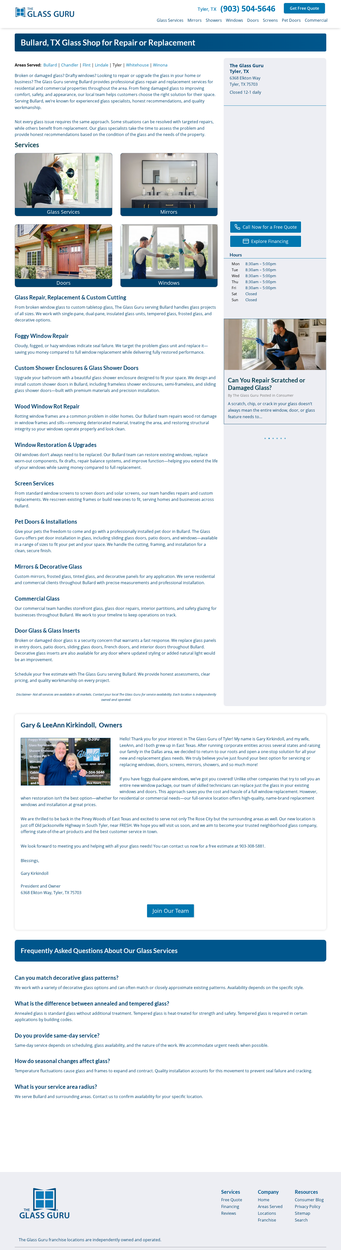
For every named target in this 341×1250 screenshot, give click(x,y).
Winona (160, 65)
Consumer (285, 395)
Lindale (101, 65)
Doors (253, 20)
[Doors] (63, 255)
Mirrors (194, 20)
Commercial (316, 20)
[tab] (265, 438)
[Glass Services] (63, 184)
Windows (234, 20)
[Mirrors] (169, 184)
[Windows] (169, 255)
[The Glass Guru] (44, 1203)
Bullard (50, 65)
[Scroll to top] (331, 1203)
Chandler (69, 65)
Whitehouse (137, 65)
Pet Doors (291, 20)
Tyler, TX (206, 9)
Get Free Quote (304, 8)
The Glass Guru (246, 395)
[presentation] (275, 344)
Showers (214, 20)
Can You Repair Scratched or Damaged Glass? (266, 383)
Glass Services (170, 20)
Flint (87, 65)
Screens (270, 20)
